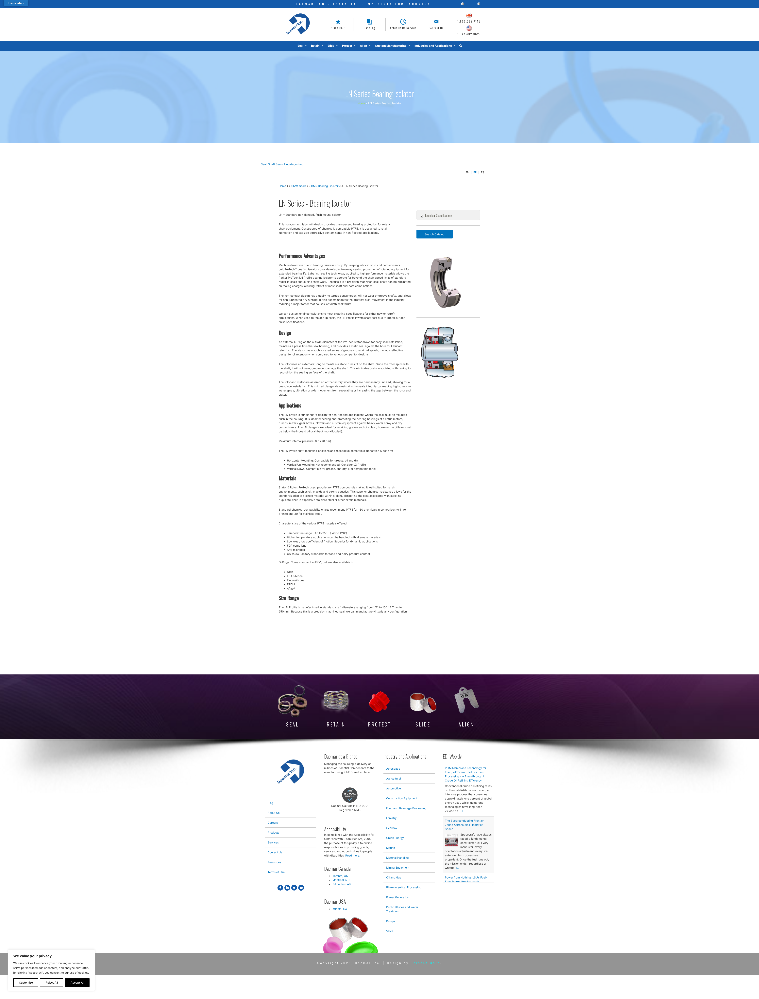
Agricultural (393, 778)
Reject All (52, 982)
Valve (389, 931)
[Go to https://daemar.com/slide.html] (423, 710)
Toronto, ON (340, 875)
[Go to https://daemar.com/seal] (292, 706)
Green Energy (395, 837)
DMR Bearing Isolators (325, 186)
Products (273, 832)
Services (273, 842)
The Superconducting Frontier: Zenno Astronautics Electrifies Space (464, 825)
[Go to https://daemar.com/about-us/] (338, 24)
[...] (461, 811)
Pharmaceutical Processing (403, 887)
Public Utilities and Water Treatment (402, 909)
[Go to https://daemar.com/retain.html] (336, 707)
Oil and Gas (393, 877)
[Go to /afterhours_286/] (403, 24)
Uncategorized (293, 164)
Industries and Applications (433, 45)
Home (282, 186)
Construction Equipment (401, 798)
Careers (273, 822)
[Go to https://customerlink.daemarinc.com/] (369, 24)
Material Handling (397, 857)
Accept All (77, 982)
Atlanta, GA (339, 909)
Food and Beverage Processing (406, 808)
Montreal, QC (340, 880)
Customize (26, 982)
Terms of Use (276, 872)
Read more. (352, 855)
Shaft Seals (275, 164)
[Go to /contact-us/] (436, 24)
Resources (274, 862)
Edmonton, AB (341, 884)
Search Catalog (435, 234)
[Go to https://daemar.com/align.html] (466, 707)
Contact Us (275, 852)
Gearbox (391, 828)
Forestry (391, 818)
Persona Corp (425, 963)
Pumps (390, 921)
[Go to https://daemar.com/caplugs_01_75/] (379, 709)
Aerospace (393, 768)
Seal (263, 164)
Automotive (393, 788)
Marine (390, 847)
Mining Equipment (397, 867)
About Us (273, 812)
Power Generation (397, 897)
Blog (270, 802)
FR (475, 172)
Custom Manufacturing (391, 45)
